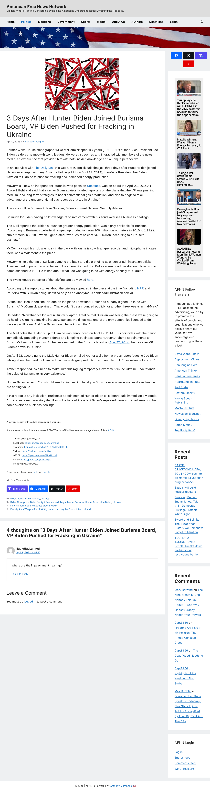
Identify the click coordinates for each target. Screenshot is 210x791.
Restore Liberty (185, 393)
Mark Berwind (184, 590)
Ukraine (117, 502)
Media (101, 21)
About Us (118, 21)
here (90, 279)
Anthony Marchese (121, 785)
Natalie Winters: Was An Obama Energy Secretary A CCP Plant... (188, 144)
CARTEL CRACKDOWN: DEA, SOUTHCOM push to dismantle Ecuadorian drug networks (189, 474)
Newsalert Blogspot (187, 413)
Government (66, 21)
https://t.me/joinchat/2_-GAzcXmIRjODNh (46, 447)
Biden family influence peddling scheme (52, 502)
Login (174, 21)
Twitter (35, 472)
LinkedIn (46, 472)
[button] (202, 22)
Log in (179, 752)
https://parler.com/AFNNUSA (36, 459)
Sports (85, 21)
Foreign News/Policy (29, 498)
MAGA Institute (184, 408)
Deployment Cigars (187, 359)
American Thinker (186, 370)
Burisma (79, 502)
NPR (140, 288)
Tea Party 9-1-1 (185, 430)
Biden (13, 498)
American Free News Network (36, 6)
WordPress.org (184, 768)
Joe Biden (105, 502)
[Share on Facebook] (176, 55)
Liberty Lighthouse (187, 419)
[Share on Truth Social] (201, 55)
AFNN (111, 430)
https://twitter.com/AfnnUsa (36, 451)
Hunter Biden (92, 502)
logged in (30, 601)
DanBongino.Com (186, 365)
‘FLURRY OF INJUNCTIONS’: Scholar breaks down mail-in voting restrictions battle (188, 546)
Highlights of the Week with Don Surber (185, 678)
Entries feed (182, 757)
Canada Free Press (187, 376)
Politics (26, 21)
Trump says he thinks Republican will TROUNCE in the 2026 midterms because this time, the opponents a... (188, 107)
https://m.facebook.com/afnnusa (42, 443)
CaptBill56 (181, 622)
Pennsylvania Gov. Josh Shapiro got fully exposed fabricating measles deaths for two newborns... (189, 217)
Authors (137, 21)
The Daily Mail (44, 167)
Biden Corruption (19, 502)
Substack (93, 186)
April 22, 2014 (119, 342)
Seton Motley (183, 424)
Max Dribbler (183, 691)
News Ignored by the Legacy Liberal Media (34, 505)
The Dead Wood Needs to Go (189, 655)
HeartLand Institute (187, 381)
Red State (181, 387)
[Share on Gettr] (188, 63)
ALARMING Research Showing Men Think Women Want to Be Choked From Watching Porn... (189, 256)
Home (11, 21)
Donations (156, 21)
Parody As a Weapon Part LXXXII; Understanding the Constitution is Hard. (50, 509)
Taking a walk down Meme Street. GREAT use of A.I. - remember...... (188, 178)
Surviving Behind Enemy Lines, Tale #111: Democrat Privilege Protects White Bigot (187, 506)
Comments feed (185, 763)
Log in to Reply (20, 574)
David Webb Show (187, 354)
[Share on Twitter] (188, 55)
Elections (44, 21)
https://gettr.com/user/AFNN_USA (39, 455)
